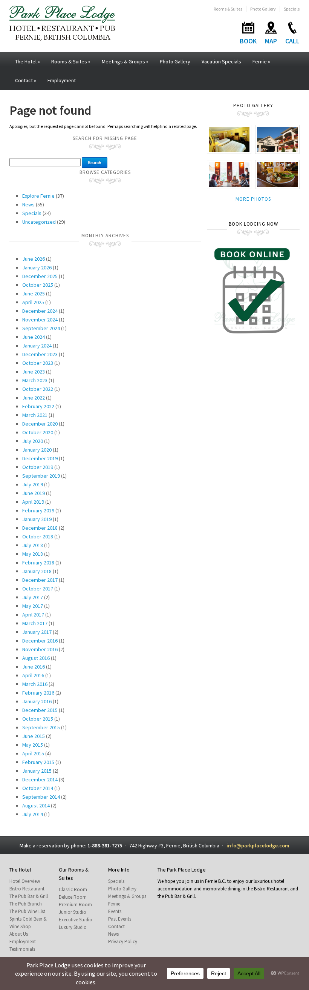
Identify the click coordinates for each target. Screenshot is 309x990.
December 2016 (40, 640)
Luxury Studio (73, 927)
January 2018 (37, 571)
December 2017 (40, 579)
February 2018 (38, 562)
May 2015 (32, 744)
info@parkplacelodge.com (257, 845)
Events (114, 911)
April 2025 (33, 302)
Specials (292, 9)
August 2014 (36, 805)
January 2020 (37, 449)
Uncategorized (39, 221)
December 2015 (40, 710)
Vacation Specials (221, 61)
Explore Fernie (38, 195)
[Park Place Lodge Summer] (277, 138)
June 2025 (33, 293)
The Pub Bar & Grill (28, 896)
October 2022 (37, 389)
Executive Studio (75, 919)
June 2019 (33, 493)
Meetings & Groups (125, 61)
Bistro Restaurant (26, 888)
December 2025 (40, 276)
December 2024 (40, 310)
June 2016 (33, 666)
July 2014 (32, 814)
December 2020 (40, 423)
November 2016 (40, 649)
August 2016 (36, 658)
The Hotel (27, 61)
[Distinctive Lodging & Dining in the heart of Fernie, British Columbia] (62, 22)
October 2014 (37, 788)
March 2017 (34, 623)
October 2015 (37, 718)
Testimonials (22, 949)
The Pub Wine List (27, 911)
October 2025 (37, 284)
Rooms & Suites (228, 9)
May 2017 (32, 606)
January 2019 (37, 519)
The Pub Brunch (25, 904)
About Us (18, 934)
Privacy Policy (122, 941)
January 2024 (37, 345)
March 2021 (34, 415)
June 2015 (33, 736)
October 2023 (37, 363)
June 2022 (33, 397)
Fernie (261, 61)
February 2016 (38, 692)
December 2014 (40, 779)
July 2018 (32, 545)
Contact (25, 80)
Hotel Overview (24, 881)
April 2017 (33, 614)
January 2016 (37, 701)
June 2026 (33, 258)
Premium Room (75, 904)
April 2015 (33, 753)
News (28, 204)
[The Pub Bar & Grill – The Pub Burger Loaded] (277, 174)
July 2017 (32, 597)
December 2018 (40, 527)
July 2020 (32, 441)
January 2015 (37, 770)
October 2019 (37, 467)
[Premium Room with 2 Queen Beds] (229, 138)
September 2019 (41, 475)
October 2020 (37, 432)
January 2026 (37, 267)
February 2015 (38, 762)
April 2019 (33, 501)
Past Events (119, 919)
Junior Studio (72, 912)
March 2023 (34, 380)
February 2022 (38, 406)
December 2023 (40, 354)
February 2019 (38, 510)
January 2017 (37, 632)
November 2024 (40, 319)
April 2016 (33, 675)
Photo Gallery (263, 9)
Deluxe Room (73, 897)
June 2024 (33, 337)
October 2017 (37, 588)
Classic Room (73, 889)
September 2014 (41, 796)
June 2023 (33, 371)
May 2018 (32, 553)
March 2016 (34, 684)
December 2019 (40, 458)
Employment (61, 80)
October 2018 (37, 536)
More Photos (253, 199)
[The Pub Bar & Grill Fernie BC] (229, 174)
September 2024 (41, 328)
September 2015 (41, 727)
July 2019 (32, 484)
